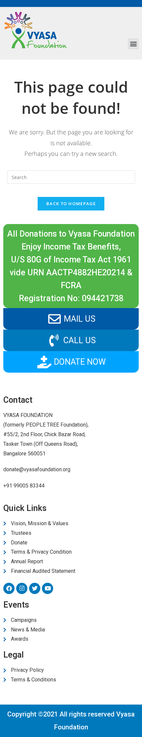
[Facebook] (9, 588)
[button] (133, 43)
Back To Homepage (71, 204)
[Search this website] (71, 176)
